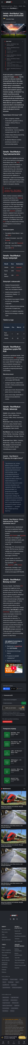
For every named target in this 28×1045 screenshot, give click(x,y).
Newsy (15, 6)
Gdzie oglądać (5, 957)
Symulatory (4, 967)
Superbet (12, 211)
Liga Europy (14, 984)
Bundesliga (10, 982)
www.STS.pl (18, 646)
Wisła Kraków (6, 997)
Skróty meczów (6, 960)
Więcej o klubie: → (10, 8)
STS (18, 162)
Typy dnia (17, 957)
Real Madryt (5, 1010)
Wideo (3, 947)
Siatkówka (4, 937)
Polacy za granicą (6, 950)
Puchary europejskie (17, 987)
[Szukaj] (24, 2)
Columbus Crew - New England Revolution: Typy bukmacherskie (13, 191)
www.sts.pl (6, 612)
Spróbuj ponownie (7, 721)
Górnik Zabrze (14, 1000)
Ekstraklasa (5, 979)
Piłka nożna (4, 932)
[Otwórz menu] (2, 2)
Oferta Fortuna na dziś (20, 965)
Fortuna (20, 198)
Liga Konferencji (6, 987)
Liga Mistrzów (6, 984)
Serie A (4, 982)
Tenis (3, 934)
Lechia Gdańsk (14, 1008)
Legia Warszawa (14, 997)
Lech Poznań (5, 1000)
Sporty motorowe (6, 939)
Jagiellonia (16, 1005)
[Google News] (17, 919)
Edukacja (4, 969)
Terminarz (17, 938)
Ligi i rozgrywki (18, 941)
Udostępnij (7, 688)
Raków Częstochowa (7, 1005)
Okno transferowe (6, 952)
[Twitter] (10, 919)
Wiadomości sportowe (6, 6)
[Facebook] (13, 919)
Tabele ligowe (18, 933)
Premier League (13, 979)
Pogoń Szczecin (6, 1002)
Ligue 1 (17, 982)
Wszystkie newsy (6, 929)
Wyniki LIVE (17, 931)
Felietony (4, 972)
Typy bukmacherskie (20, 960)
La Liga (16, 77)
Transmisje (4, 955)
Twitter (14, 688)
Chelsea (12, 1010)
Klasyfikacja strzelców (20, 936)
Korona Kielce (6, 1008)
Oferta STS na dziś (19, 962)
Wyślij (24, 703)
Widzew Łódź (15, 1002)
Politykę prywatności (20, 715)
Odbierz (22, 1037)
